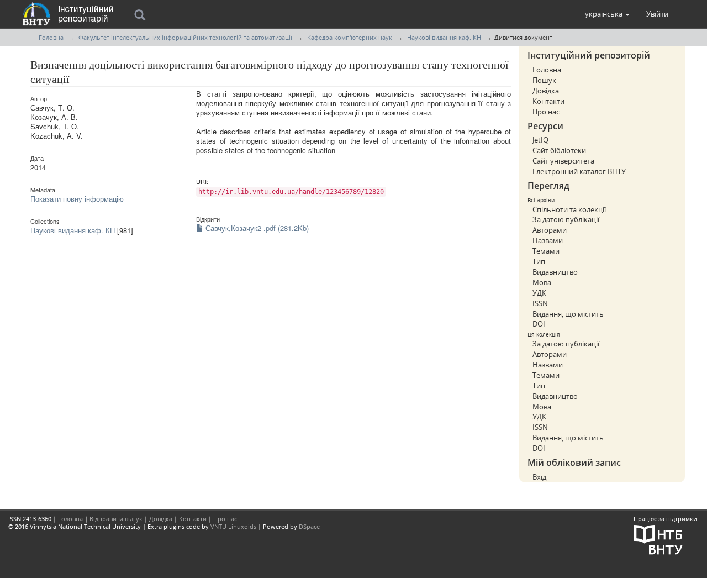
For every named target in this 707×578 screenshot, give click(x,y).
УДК (539, 293)
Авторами (549, 230)
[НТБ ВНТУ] (658, 538)
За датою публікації (565, 219)
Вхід (539, 477)
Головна (51, 37)
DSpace (309, 526)
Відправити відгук (116, 518)
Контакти (548, 101)
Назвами (547, 240)
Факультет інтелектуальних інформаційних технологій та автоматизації (185, 37)
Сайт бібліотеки (559, 150)
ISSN (540, 303)
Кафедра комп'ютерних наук (349, 37)
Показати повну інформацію (77, 198)
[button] (607, 14)
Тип (538, 261)
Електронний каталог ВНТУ (579, 171)
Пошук (544, 80)
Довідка (545, 91)
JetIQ (540, 140)
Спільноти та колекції (569, 209)
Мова (541, 282)
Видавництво (555, 272)
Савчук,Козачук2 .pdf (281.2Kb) (256, 228)
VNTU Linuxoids (233, 526)
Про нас (546, 112)
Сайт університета (563, 161)
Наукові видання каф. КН (444, 37)
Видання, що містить (568, 314)
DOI (538, 324)
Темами (546, 251)
